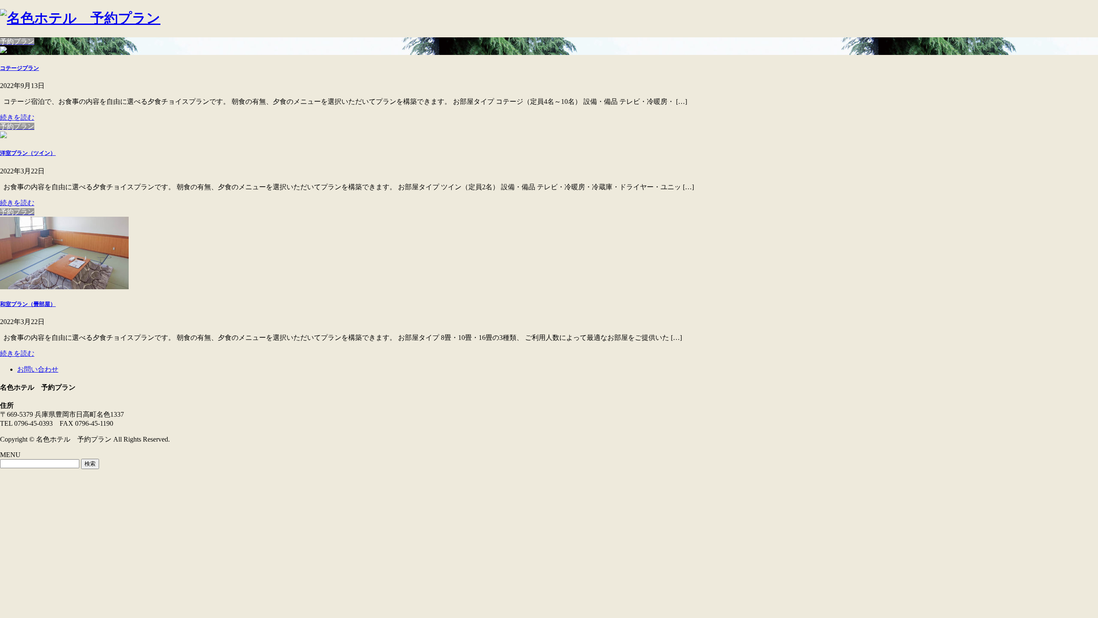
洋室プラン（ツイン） (28, 153)
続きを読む (17, 117)
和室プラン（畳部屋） (28, 304)
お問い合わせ (37, 369)
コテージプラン (19, 68)
